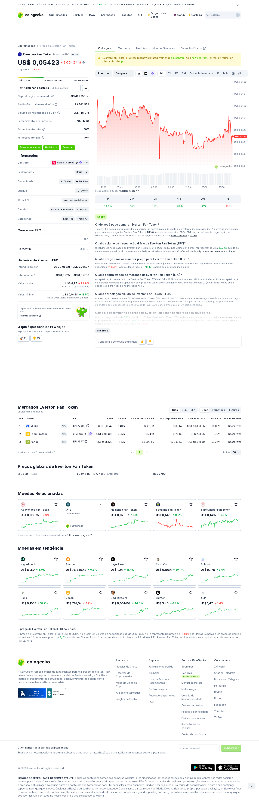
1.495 (50, 4)
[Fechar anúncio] (100, 505)
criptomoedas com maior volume (216, 251)
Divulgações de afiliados (30, 411)
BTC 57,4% (153, 4)
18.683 (30, 4)
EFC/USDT (79, 425)
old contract (178, 57)
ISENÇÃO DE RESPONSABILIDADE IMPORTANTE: (46, 778)
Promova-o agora (79, 535)
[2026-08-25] (233, 73)
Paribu (193, 235)
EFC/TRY (78, 441)
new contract (199, 57)
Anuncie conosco (29, 315)
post (124, 61)
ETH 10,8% (166, 4)
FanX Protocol (179, 235)
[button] (79, 172)
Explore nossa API (129, 191)
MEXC (150, 232)
